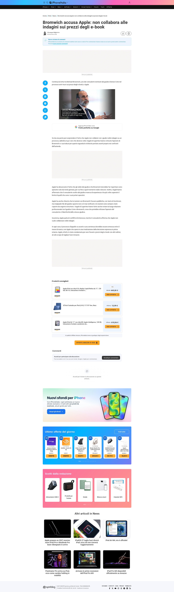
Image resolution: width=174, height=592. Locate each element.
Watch (75, 7)
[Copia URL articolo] (45, 117)
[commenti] (123, 33)
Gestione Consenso (83, 588)
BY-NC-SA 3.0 (72, 588)
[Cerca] (47, 2)
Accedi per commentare (111, 358)
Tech (102, 7)
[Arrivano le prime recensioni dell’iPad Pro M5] (87, 559)
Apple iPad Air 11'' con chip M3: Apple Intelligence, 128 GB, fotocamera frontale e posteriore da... (82, 323)
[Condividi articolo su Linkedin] (45, 96)
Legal (116, 586)
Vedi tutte (121, 432)
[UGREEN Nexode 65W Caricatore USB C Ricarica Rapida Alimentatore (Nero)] (109, 441)
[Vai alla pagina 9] (93, 461)
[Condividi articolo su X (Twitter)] (45, 89)
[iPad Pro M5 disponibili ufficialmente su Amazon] (116, 559)
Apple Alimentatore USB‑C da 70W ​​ (124, 449)
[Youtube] (115, 588)
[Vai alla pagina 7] (90, 461)
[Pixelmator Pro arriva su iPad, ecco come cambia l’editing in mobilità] (57, 559)
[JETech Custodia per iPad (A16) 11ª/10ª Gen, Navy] (57, 306)
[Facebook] (109, 588)
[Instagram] (118, 588)
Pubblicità (128, 586)
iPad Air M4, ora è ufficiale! (116, 540)
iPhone (45, 7)
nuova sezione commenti (60, 43)
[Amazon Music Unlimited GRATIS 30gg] (51, 441)
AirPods (67, 7)
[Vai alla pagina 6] (88, 461)
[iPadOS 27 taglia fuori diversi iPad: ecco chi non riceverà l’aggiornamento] (87, 529)
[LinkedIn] (127, 588)
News (54, 16)
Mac (59, 7)
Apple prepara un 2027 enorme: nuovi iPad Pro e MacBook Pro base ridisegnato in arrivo (57, 542)
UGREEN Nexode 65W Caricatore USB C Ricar (110, 449)
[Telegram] (124, 588)
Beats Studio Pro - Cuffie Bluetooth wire (95, 449)
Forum (96, 7)
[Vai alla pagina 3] (83, 461)
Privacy (121, 586)
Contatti (111, 586)
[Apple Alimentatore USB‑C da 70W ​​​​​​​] (124, 441)
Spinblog (67, 586)
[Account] (129, 2)
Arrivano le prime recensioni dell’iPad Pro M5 (87, 572)
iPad (52, 7)
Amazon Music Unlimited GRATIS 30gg (51, 449)
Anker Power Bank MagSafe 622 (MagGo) (80, 449)
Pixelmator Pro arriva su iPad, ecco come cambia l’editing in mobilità (57, 573)
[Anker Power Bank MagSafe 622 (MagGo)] (80, 441)
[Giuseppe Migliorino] (45, 33)
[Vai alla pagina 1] (79, 461)
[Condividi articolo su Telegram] (45, 103)
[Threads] (121, 588)
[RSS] (130, 588)
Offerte (109, 7)
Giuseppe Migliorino (53, 32)
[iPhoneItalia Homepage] (58, 2)
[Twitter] (112, 588)
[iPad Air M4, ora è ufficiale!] (116, 529)
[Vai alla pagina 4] (85, 461)
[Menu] (44, 2)
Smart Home (86, 7)
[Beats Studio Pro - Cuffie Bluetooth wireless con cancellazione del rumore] (95, 441)
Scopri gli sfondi (55, 411)
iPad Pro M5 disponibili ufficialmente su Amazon (116, 572)
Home (45, 16)
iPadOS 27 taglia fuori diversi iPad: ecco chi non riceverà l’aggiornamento (87, 542)
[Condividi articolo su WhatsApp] (45, 110)
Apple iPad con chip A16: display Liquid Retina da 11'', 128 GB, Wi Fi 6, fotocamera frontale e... (82, 289)
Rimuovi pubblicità (87, 74)
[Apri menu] (67, 2)
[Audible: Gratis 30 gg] (66, 441)
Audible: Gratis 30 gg (66, 448)
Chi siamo (104, 586)
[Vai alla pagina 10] (95, 461)
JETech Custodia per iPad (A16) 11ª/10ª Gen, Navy (79, 305)
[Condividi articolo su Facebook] (45, 82)
